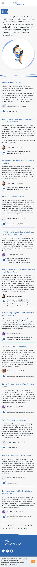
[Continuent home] (18, 3)
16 (3, 528)
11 (18, 525)
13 (25, 525)
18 (9, 528)
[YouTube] (11, 551)
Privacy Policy (15, 565)
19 (12, 528)
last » (25, 528)
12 (21, 525)
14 (28, 525)
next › (20, 528)
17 (6, 528)
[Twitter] (7, 551)
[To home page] (11, 542)
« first (4, 525)
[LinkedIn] (3, 551)
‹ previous (10, 525)
